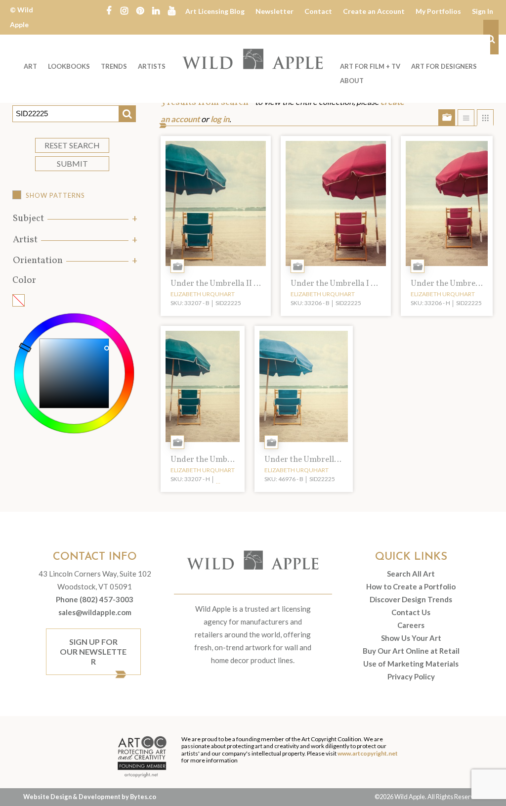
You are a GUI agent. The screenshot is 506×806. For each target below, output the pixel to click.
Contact (318, 11)
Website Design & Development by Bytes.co (89, 797)
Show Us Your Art (411, 637)
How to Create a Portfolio (411, 586)
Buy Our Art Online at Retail (411, 650)
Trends (114, 66)
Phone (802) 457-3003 (94, 599)
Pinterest (140, 9)
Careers (410, 625)
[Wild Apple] (253, 59)
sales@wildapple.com (94, 612)
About (352, 81)
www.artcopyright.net (367, 753)
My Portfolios (438, 11)
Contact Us (410, 612)
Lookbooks (69, 66)
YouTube (172, 9)
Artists (152, 66)
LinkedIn (156, 9)
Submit (72, 163)
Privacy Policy (411, 676)
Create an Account (374, 11)
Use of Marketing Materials (411, 663)
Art (30, 66)
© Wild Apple (21, 17)
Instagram (124, 9)
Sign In (482, 11)
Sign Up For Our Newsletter (93, 651)
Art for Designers (444, 66)
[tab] (74, 218)
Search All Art (411, 573)
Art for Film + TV (370, 66)
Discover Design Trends (411, 599)
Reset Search (72, 145)
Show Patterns (55, 195)
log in (220, 119)
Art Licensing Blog (215, 11)
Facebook (108, 9)
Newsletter (274, 11)
